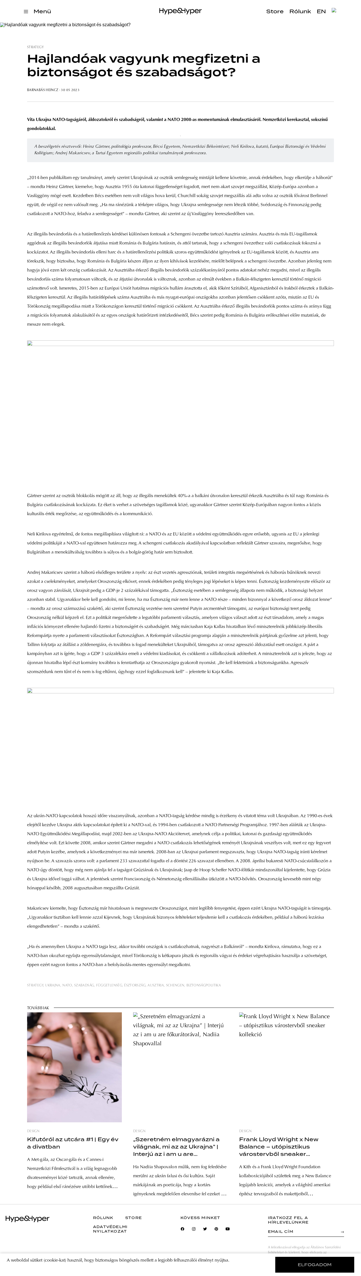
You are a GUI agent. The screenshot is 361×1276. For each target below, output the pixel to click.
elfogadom (315, 1264)
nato (67, 985)
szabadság (84, 985)
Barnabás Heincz (43, 90)
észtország (135, 985)
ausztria (156, 985)
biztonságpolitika (203, 985)
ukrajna (52, 985)
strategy (35, 47)
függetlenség (109, 985)
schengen (175, 985)
